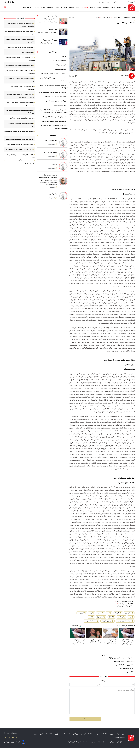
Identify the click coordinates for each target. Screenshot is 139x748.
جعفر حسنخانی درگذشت (60, 105)
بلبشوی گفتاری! (53, 194)
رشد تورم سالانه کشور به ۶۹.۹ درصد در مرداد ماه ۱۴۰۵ (19, 65)
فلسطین (100, 613)
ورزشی (37, 7)
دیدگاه (85, 719)
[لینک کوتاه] (73, 17)
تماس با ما (114, 2)
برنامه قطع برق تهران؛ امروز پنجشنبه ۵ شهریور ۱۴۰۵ (53, 74)
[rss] (13, 2)
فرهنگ (64, 7)
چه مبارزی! (63, 56)
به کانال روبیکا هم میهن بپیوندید (125, 606)
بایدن (130, 617)
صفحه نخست (122, 2)
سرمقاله (119, 7)
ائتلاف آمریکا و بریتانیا (90, 621)
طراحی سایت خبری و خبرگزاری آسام (12, 742)
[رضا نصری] (63, 181)
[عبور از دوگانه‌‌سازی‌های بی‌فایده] (63, 42)
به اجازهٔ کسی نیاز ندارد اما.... (50, 19)
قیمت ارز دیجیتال (29, 163)
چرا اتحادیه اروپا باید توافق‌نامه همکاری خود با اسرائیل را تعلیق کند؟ (47, 176)
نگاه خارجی (130, 672)
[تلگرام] (10, 2)
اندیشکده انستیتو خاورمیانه (124, 621)
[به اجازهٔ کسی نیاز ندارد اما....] (63, 21)
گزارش (57, 7)
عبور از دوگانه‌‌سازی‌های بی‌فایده (49, 40)
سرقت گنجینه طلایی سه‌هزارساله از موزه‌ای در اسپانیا (20, 47)
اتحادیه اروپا (128, 613)
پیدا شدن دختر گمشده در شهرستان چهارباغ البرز (54, 121)
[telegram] (76, 75)
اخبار (124, 7)
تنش (90, 617)
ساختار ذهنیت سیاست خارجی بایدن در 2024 (121, 658)
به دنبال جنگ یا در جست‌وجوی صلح (123, 661)
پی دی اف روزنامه (28, 7)
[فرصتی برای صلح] (63, 31)
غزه (108, 613)
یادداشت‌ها (50, 7)
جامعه (72, 7)
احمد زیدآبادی (51, 144)
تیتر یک (113, 7)
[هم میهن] (131, 7)
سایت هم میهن (96, 742)
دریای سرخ (100, 617)
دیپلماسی (85, 7)
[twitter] (73, 75)
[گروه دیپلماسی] (132, 76)
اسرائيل (111, 617)
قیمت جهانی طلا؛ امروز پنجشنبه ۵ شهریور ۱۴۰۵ (54, 117)
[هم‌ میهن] (131, 738)
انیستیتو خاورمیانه (106, 621)
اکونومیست (81, 613)
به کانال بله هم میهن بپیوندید (125, 604)
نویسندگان (101, 2)
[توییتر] (5, 2)
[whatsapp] (70, 75)
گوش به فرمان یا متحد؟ (126, 668)
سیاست (99, 7)
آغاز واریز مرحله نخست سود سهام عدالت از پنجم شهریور (52, 92)
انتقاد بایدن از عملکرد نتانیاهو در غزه (123, 665)
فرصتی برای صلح (53, 29)
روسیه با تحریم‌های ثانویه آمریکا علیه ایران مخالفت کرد (19, 150)
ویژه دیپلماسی (52, 16)
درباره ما (108, 2)
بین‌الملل (78, 7)
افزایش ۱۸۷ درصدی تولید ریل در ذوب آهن (55, 97)
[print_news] (70, 17)
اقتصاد (93, 7)
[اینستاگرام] (8, 2)
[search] (5, 7)
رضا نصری (52, 187)
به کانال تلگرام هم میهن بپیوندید (125, 601)
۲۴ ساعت (106, 7)
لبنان (91, 613)
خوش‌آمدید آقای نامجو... (60, 69)
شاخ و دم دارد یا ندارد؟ (60, 65)
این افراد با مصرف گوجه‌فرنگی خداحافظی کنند (54, 101)
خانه (133, 17)
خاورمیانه (117, 613)
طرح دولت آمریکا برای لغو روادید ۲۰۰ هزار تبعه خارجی (20, 144)
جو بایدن (120, 617)
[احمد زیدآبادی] (63, 142)
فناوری (43, 7)
